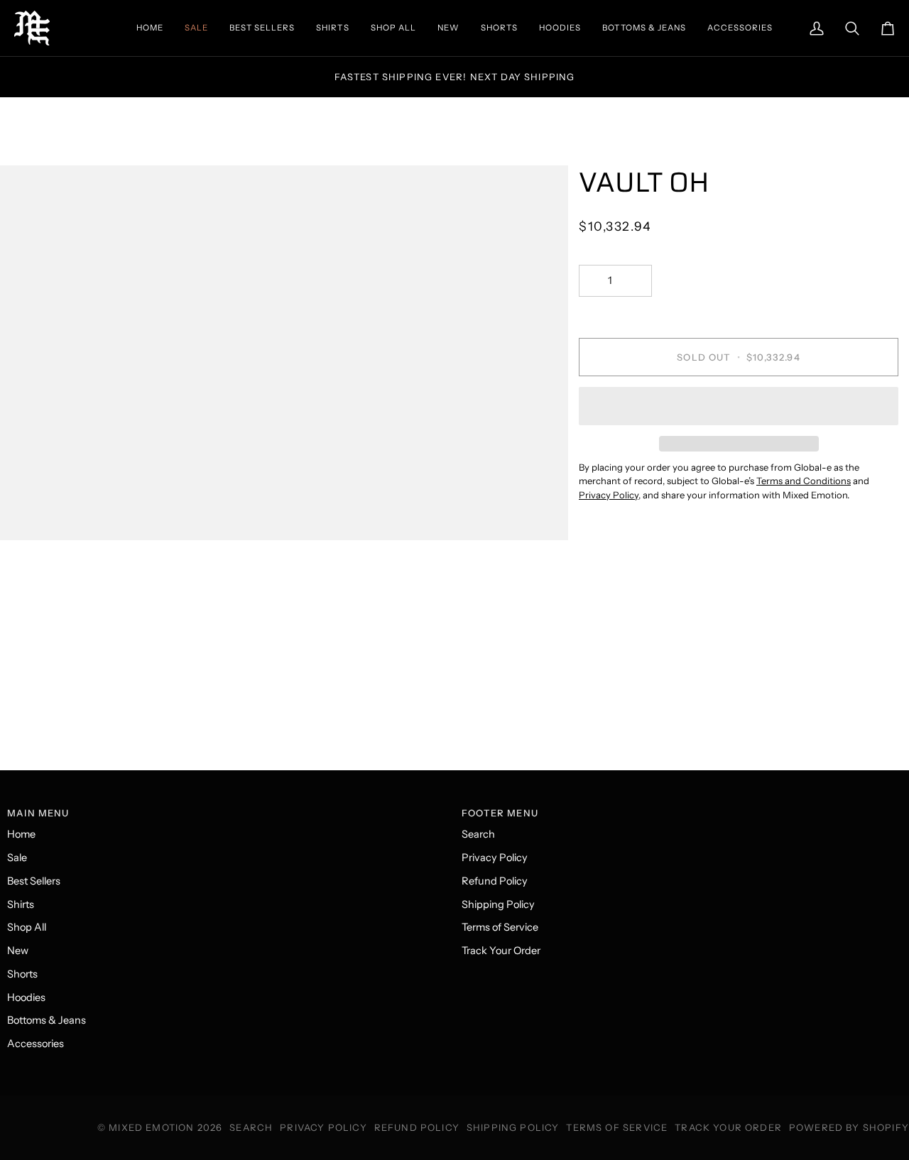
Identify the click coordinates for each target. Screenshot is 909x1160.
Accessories (35, 1043)
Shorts (22, 974)
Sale (17, 857)
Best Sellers (33, 881)
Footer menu (500, 813)
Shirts (20, 904)
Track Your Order (501, 950)
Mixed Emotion (151, 1127)
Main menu (38, 813)
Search (478, 834)
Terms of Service (500, 927)
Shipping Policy (498, 904)
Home (21, 834)
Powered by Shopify (849, 1127)
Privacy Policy (495, 857)
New (17, 950)
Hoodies (26, 997)
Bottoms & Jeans (46, 1020)
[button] (738, 406)
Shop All (26, 927)
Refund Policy (495, 881)
